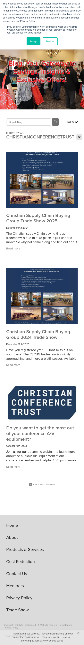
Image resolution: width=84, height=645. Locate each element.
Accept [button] (33, 41)
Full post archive (47, 484)
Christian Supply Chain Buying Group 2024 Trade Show (38, 334)
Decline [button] (50, 41)
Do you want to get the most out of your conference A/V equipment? (40, 433)
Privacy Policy (11, 627)
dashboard (30, 624)
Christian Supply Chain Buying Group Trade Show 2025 (38, 218)
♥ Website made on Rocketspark (55, 624)
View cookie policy (53, 640)
